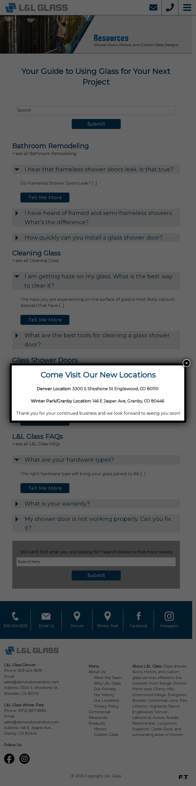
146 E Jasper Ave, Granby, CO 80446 (128, 401)
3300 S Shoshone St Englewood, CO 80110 (116, 388)
